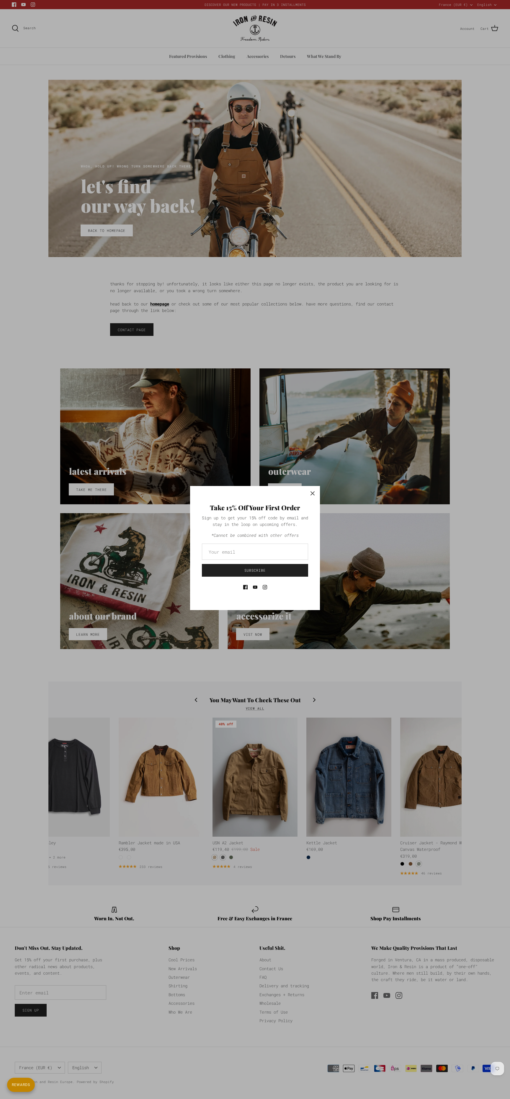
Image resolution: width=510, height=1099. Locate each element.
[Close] (312, 493)
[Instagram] (265, 587)
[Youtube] (255, 587)
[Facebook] (245, 587)
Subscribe (255, 570)
